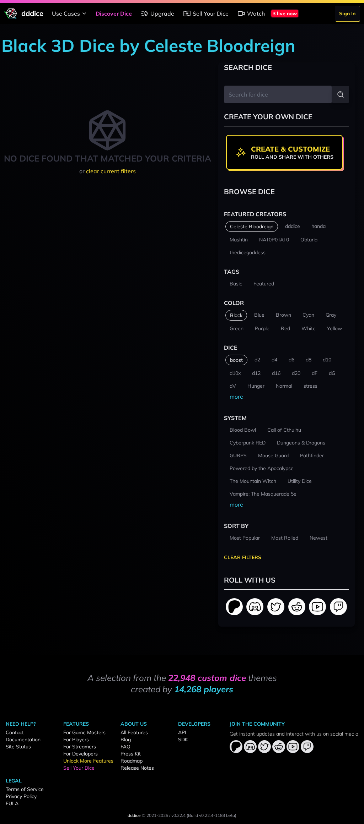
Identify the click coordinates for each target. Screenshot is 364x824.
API (182, 732)
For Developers (80, 754)
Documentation (23, 739)
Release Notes (137, 768)
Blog (126, 739)
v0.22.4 (178, 815)
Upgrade (162, 13)
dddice (134, 815)
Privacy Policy (21, 796)
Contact (15, 732)
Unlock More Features (88, 761)
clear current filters (111, 171)
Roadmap (132, 761)
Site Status (18, 746)
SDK (183, 739)
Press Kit (131, 754)
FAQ (125, 746)
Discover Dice (114, 13)
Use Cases (66, 13)
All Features (134, 732)
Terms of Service (25, 789)
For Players (76, 739)
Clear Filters (242, 557)
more (236, 396)
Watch (256, 13)
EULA (12, 803)
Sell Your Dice (211, 13)
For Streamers (79, 746)
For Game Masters (84, 732)
